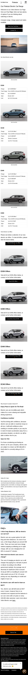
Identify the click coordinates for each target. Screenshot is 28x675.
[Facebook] (12, 627)
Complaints (13, 670)
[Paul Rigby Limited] (4, 2)
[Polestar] (15, 2)
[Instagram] (16, 627)
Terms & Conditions (5, 670)
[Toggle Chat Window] (24, 671)
